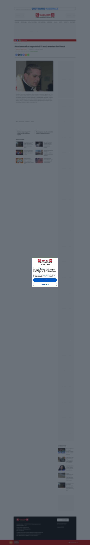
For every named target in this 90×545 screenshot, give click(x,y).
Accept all (45, 280)
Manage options (45, 284)
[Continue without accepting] (45, 266)
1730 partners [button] (41, 268)
